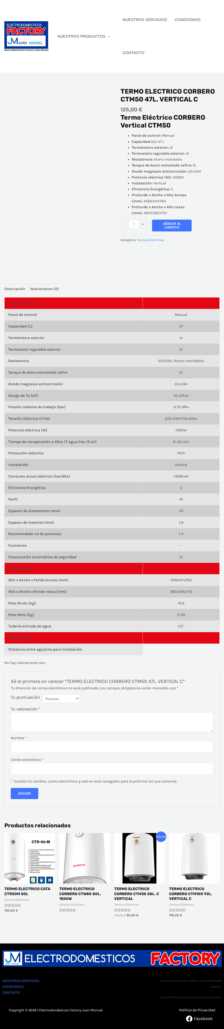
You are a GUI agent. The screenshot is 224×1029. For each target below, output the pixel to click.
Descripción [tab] (14, 289)
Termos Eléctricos (150, 240)
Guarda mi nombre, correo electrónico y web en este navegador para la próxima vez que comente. (95, 781)
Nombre (19, 738)
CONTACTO (133, 53)
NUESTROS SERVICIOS (144, 20)
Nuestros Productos (81, 36)
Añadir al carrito (172, 225)
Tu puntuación (25, 697)
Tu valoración (25, 709)
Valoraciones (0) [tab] (44, 289)
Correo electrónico (27, 759)
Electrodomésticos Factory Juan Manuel (26, 50)
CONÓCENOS (188, 20)
